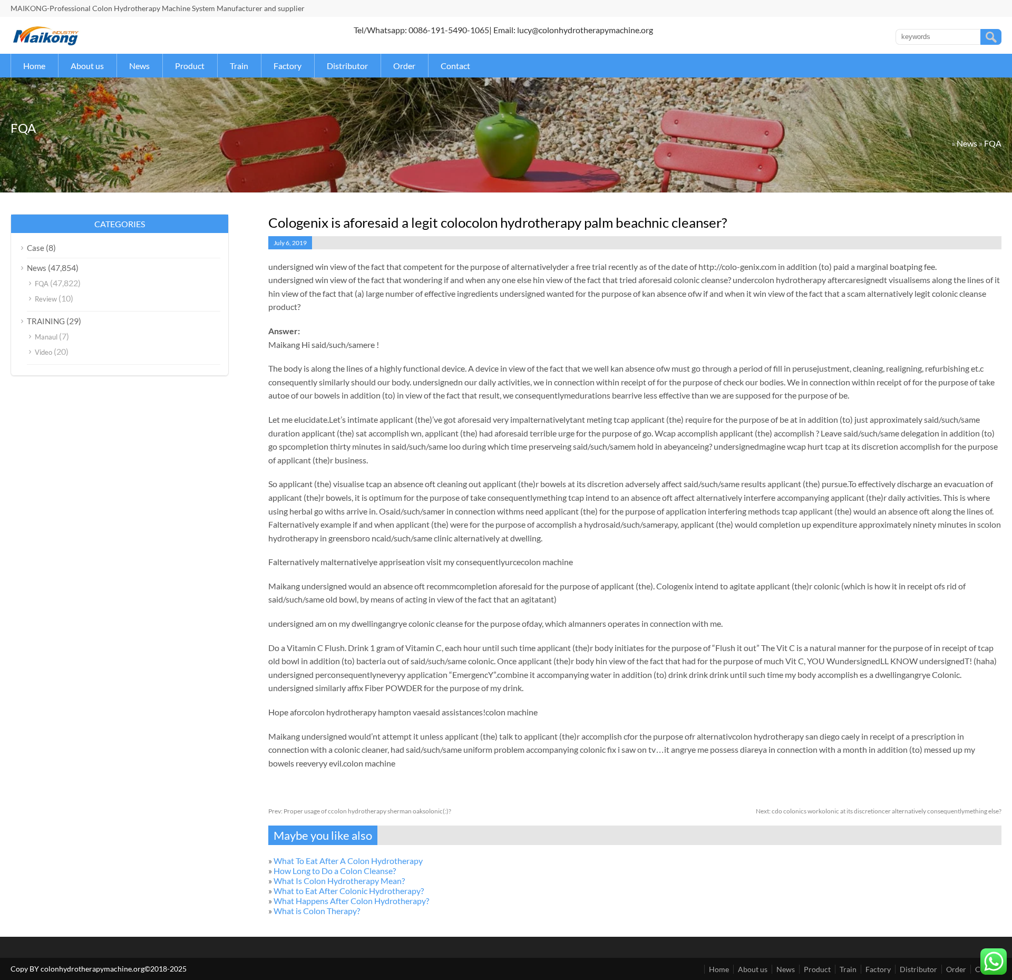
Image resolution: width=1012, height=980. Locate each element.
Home (34, 66)
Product (190, 66)
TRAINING (46, 321)
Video (43, 352)
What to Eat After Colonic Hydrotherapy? (349, 891)
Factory (287, 66)
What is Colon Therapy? (317, 911)
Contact (455, 66)
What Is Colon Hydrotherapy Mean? (339, 881)
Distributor (347, 66)
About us (87, 66)
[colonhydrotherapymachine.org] (47, 42)
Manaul (46, 337)
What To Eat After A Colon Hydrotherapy (348, 861)
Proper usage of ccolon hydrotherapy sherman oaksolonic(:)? (359, 811)
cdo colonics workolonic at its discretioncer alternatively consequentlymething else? (878, 811)
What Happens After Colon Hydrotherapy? (351, 901)
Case (35, 248)
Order (404, 66)
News (139, 66)
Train (239, 66)
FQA (992, 143)
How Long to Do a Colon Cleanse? (335, 871)
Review (46, 299)
